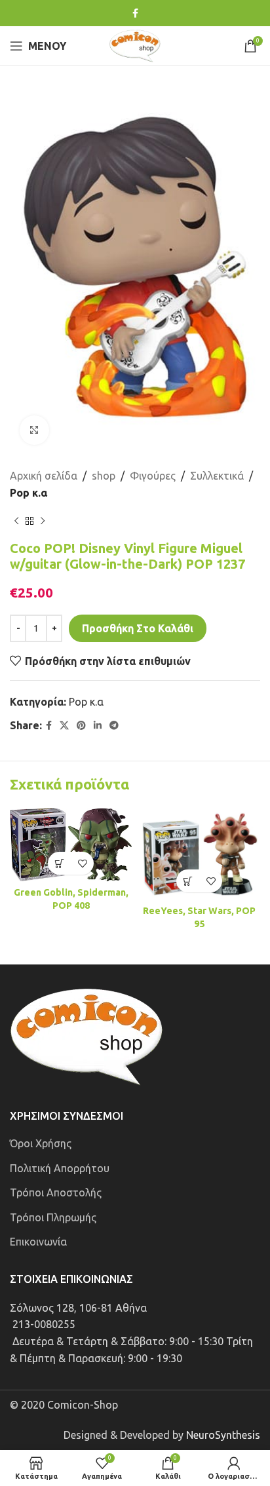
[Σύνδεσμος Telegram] (114, 725)
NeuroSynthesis (223, 1435)
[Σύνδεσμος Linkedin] (98, 725)
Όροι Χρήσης (40, 1143)
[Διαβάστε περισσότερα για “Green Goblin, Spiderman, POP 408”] (59, 863)
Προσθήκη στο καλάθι (137, 628)
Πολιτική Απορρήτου (59, 1168)
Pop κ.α (28, 493)
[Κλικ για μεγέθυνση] (34, 430)
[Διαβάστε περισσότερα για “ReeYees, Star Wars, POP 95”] (187, 880)
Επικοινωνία (38, 1242)
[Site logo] (135, 44)
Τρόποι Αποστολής (56, 1192)
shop (103, 476)
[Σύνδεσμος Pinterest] (81, 725)
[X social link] (64, 725)
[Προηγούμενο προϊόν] (16, 520)
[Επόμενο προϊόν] (42, 520)
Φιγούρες (153, 476)
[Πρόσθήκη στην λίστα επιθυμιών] (82, 863)
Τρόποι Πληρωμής (53, 1217)
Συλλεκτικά (217, 476)
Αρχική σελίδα (43, 476)
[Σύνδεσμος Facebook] (135, 13)
